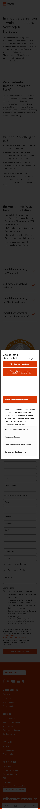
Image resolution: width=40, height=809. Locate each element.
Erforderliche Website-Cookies (16, 429)
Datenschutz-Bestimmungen (15, 452)
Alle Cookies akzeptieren (20, 364)
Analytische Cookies (12, 437)
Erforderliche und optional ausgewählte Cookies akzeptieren (20, 372)
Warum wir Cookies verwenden (16, 400)
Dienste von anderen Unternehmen (18, 444)
